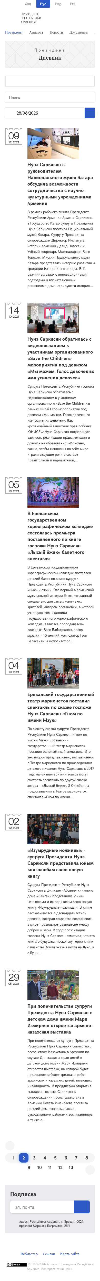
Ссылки (49, 1253)
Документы (78, 32)
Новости (56, 32)
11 (50, 1167)
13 (71, 1167)
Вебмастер (29, 1253)
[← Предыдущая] (10, 1145)
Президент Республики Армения (31, 18)
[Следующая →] (90, 1170)
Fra (72, 3)
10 (39, 1167)
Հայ (28, 3)
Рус (43, 3)
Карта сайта (69, 1253)
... (11, 113)
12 (60, 1167)
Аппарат (36, 32)
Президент (14, 32)
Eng (58, 3)
